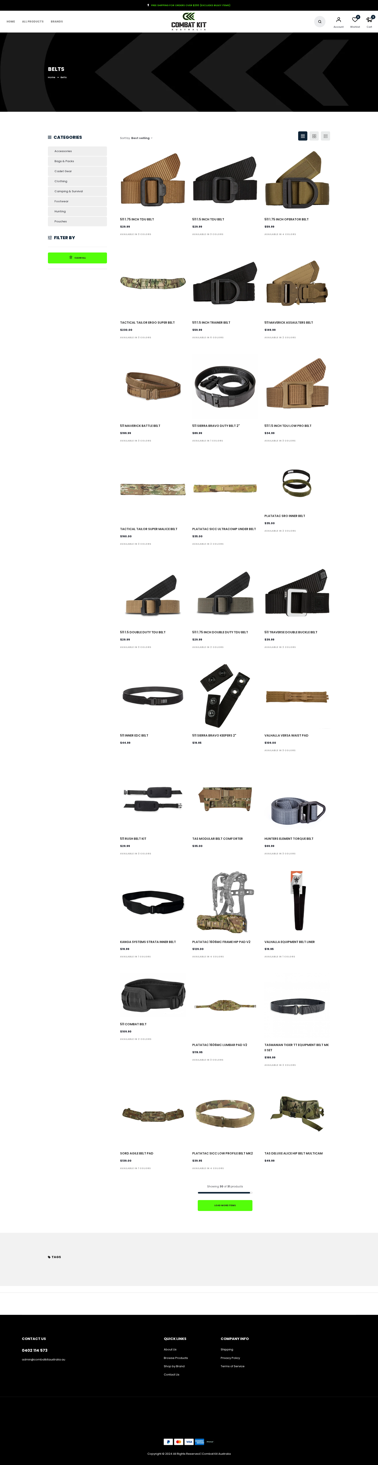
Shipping (227, 1349)
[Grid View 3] (302, 136)
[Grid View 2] (314, 136)
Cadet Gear (63, 171)
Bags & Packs (64, 161)
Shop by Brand (174, 1366)
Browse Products (176, 1358)
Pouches (60, 221)
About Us (170, 1349)
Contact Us (171, 1374)
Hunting (60, 211)
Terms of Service (233, 1366)
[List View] (325, 136)
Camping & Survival (68, 191)
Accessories (63, 151)
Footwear (61, 201)
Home (11, 21)
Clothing (60, 181)
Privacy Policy (230, 1358)
